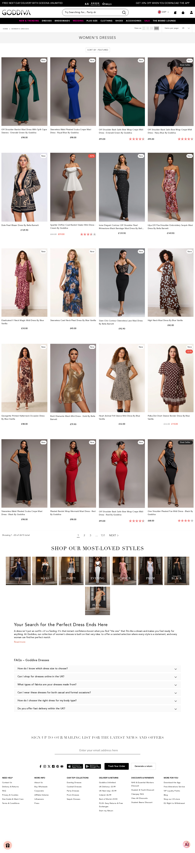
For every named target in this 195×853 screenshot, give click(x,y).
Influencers (39, 799)
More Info (39, 778)
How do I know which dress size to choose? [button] (43, 668)
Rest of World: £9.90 (108, 799)
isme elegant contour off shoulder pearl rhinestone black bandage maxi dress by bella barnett (121, 227)
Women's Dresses (20, 29)
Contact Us (7, 782)
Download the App (172, 782)
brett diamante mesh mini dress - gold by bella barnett (72, 418)
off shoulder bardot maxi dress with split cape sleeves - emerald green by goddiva (24, 131)
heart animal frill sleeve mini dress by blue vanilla (119, 417)
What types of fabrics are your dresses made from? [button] (47, 684)
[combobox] (91, 12)
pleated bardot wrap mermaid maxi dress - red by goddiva (73, 513)
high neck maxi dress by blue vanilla (165, 320)
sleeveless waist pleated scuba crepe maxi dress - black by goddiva (21, 513)
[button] (97, 4)
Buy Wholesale (40, 786)
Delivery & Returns (10, 786)
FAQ (4, 791)
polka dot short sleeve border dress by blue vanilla (169, 417)
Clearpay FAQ (137, 794)
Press (36, 803)
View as (137, 28)
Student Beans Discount (141, 802)
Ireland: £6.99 (105, 795)
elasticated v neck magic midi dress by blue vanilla (22, 322)
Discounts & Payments (142, 778)
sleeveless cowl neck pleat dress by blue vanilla (73, 320)
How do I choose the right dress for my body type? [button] (47, 700)
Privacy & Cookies (10, 795)
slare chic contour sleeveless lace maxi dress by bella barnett (121, 322)
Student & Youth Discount (142, 790)
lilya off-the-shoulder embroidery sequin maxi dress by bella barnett (170, 227)
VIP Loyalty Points (172, 791)
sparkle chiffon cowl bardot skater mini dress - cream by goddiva (72, 226)
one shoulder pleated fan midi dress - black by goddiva (170, 513)
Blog (166, 795)
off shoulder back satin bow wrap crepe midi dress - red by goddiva (121, 513)
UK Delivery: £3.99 (107, 786)
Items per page (172, 28)
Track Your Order (116, 766)
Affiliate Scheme (41, 795)
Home (5, 29)
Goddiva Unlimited (107, 782)
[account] (191, 12)
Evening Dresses (74, 782)
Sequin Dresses (73, 799)
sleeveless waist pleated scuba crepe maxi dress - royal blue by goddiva (70, 131)
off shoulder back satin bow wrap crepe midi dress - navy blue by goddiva (170, 131)
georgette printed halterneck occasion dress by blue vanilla (23, 417)
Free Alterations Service (174, 786)
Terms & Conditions (10, 803)
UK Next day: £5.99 (107, 791)
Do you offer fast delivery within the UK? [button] (41, 708)
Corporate (39, 791)
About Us (38, 782)
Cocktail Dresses (74, 786)
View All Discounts (139, 798)
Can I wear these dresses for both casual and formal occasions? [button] (54, 692)
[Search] (95, 12)
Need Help (7, 778)
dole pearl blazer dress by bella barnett (20, 225)
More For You (171, 778)
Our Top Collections (78, 778)
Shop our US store (172, 799)
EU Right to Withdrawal (174, 803)
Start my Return (106, 810)
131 (103, 535)
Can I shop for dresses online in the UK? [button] (41, 676)
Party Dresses (73, 791)
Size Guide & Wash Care (13, 799)
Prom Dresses (73, 795)
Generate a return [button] (143, 766)
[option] (32, 3)
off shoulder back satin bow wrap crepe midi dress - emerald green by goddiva (121, 131)
